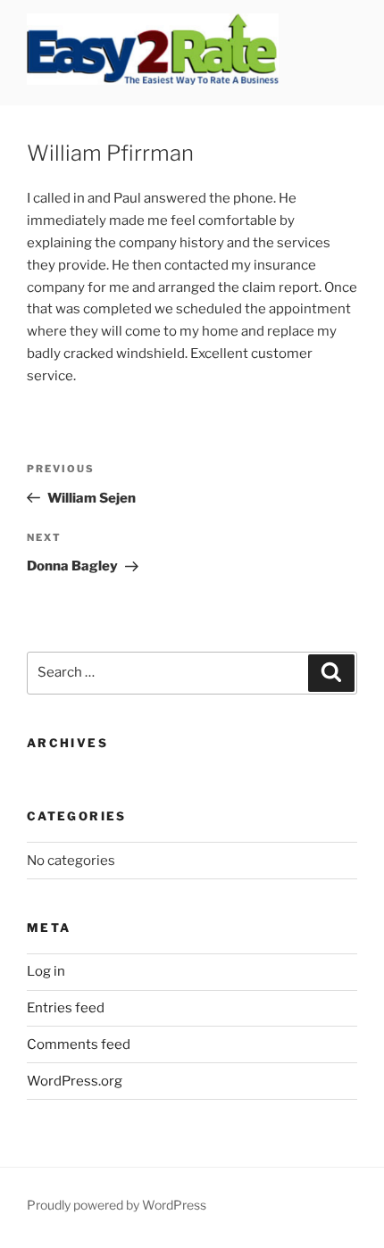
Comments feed (78, 1044)
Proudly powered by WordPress (116, 1204)
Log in (46, 971)
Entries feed (65, 1008)
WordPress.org (74, 1081)
